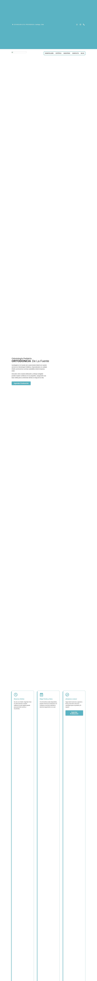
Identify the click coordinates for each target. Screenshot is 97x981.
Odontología (49, 53)
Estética (58, 53)
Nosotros (67, 53)
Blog (82, 53)
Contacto (75, 53)
